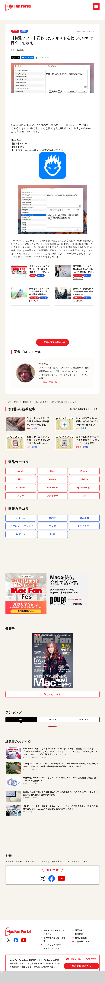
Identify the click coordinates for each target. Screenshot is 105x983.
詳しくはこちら (52, 694)
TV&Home (52, 487)
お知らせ (47, 934)
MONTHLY (83, 719)
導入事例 (84, 518)
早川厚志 (20, 50)
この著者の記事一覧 (48, 382)
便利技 (24, 31)
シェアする (28, 57)
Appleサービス (84, 487)
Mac (52, 471)
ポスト (16, 57)
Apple (20, 471)
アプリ (15, 31)
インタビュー (20, 518)
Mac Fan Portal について (55, 930)
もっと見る (83, 409)
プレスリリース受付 (52, 945)
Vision (84, 479)
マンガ (52, 526)
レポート (20, 534)
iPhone (84, 471)
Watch (52, 479)
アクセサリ (52, 496)
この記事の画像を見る (52, 342)
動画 (52, 534)
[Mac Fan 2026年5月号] (52, 660)
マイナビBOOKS (51, 948)
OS (84, 496)
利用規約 (79, 934)
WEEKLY (52, 719)
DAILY (21, 719)
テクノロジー (84, 526)
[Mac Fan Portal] (18, 6)
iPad (20, 479)
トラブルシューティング (20, 526)
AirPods (20, 487)
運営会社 (79, 930)
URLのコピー (43, 57)
